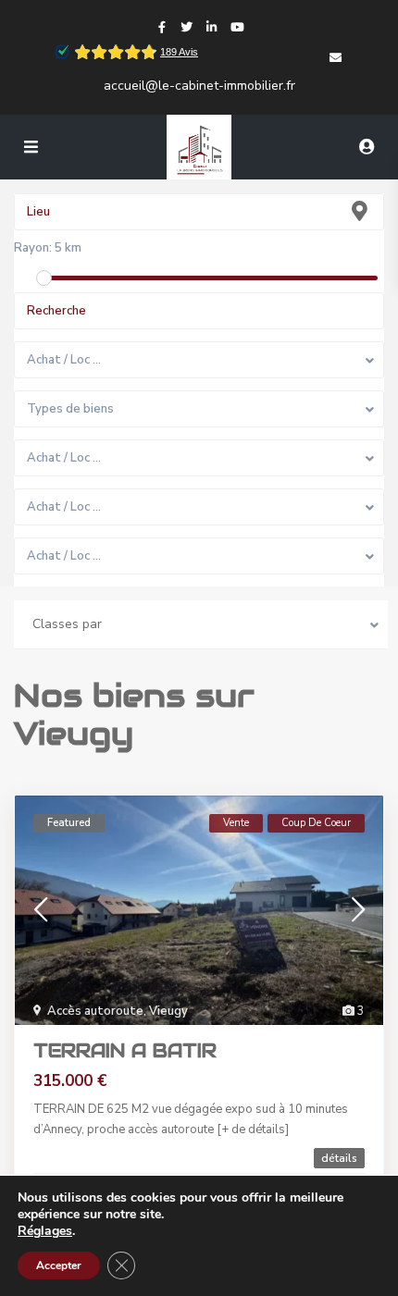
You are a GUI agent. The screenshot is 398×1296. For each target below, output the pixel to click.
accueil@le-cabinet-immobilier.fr (199, 85)
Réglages (45, 1231)
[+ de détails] (253, 1129)
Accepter (58, 1265)
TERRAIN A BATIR (125, 1051)
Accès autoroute (95, 1011)
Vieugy (168, 1011)
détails (339, 1158)
